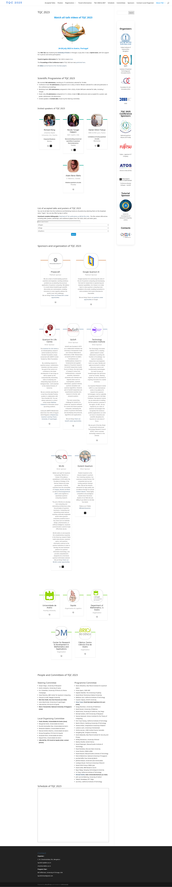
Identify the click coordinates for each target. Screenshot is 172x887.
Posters (60, 3)
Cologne (56, 489)
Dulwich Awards (81, 491)
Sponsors (131, 3)
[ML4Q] (61, 456)
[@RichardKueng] (50, 147)
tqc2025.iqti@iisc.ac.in (44, 863)
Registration (69, 3)
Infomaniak (64, 884)
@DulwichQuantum (84, 508)
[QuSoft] (73, 330)
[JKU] (48, 147)
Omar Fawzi (79, 702)
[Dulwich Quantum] (85, 456)
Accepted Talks (50, 3)
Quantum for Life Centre (50, 348)
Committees (121, 3)
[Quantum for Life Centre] (49, 330)
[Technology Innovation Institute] (97, 330)
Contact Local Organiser (145, 3)
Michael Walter (80, 774)
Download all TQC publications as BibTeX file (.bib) (74, 216)
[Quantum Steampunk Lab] (71, 151)
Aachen (62, 489)
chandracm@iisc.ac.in (44, 866)
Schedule (111, 3)
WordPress (48, 884)
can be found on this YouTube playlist (55, 66)
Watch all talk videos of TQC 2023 (73, 17)
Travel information (85, 3)
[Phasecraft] (55, 261)
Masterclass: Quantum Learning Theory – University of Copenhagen (49, 417)
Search (131, 13)
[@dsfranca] (98, 147)
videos (42, 66)
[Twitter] (62, 568)
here (71, 59)
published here (80, 62)
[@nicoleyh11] (74, 151)
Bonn (68, 489)
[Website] (59, 568)
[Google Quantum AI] (91, 261)
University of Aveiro (64, 52)
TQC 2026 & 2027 (100, 3)
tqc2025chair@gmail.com (45, 876)
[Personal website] (95, 147)
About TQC (160, 3)
